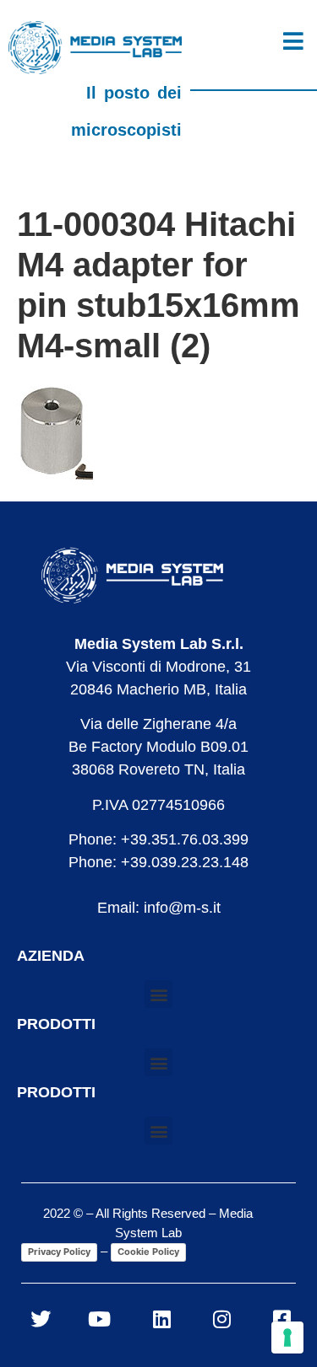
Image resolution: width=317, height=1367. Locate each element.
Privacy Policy (59, 1251)
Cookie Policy (148, 1251)
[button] (158, 994)
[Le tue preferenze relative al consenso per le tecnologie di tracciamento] (287, 1337)
